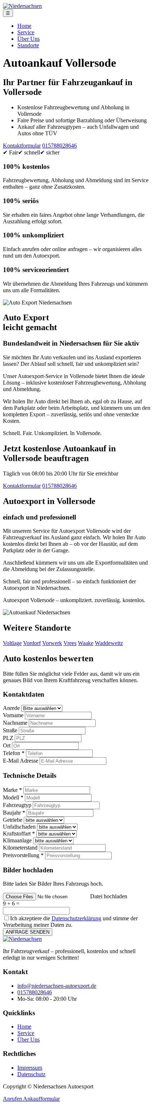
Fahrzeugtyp (17, 805)
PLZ (8, 738)
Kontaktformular (22, 145)
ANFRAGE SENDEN (27, 932)
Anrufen (13, 1099)
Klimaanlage (17, 840)
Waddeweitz (109, 643)
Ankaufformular (41, 1099)
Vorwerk (52, 643)
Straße (10, 730)
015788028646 (59, 145)
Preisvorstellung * (23, 855)
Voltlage (12, 643)
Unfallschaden (19, 827)
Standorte (28, 45)
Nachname (15, 723)
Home (24, 26)
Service (25, 32)
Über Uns (28, 39)
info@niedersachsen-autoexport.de (56, 986)
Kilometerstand (20, 848)
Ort (6, 745)
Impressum (29, 1068)
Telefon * (14, 753)
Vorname (13, 715)
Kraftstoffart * (19, 833)
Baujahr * (14, 813)
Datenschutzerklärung (76, 918)
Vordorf (32, 643)
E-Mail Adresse (20, 761)
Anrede (11, 708)
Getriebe (12, 820)
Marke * (12, 790)
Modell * (13, 797)
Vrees (69, 643)
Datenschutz (31, 1074)
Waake (85, 643)
